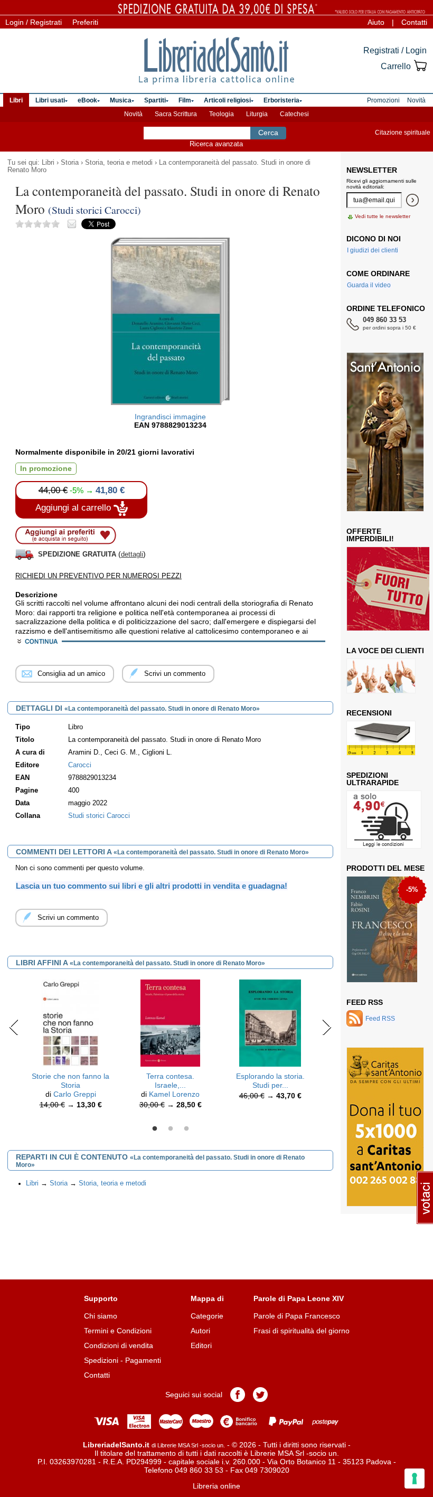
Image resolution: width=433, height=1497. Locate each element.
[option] (70, 1046)
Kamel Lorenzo (174, 1094)
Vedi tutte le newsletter (382, 216)
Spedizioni (101, 1360)
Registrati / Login (395, 50)
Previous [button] (14, 1027)
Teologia (221, 114)
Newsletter (371, 170)
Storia (70, 162)
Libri (48, 162)
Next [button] (326, 1027)
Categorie (207, 1316)
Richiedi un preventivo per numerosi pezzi (98, 576)
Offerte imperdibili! (370, 535)
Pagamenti (143, 1360)
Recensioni (369, 713)
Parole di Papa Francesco (296, 1316)
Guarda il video (369, 285)
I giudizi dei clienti (372, 250)
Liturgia (257, 114)
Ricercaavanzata (216, 143)
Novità (133, 114)
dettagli (132, 554)
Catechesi (294, 114)
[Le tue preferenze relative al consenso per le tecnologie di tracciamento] (414, 1478)
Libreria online (216, 1486)
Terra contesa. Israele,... (170, 1080)
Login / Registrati (33, 22)
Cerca (268, 132)
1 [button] (154, 1129)
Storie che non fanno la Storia (70, 1080)
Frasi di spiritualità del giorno (301, 1330)
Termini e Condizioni (118, 1330)
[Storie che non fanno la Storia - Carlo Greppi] (71, 1023)
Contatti (414, 22)
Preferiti (85, 22)
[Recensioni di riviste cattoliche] (381, 738)
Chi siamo (100, 1316)
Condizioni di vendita (118, 1345)
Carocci (79, 765)
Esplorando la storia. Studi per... (270, 1080)
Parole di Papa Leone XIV (298, 1298)
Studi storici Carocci (99, 816)
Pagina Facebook (237, 1394)
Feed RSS (364, 1002)
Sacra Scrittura (176, 114)
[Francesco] (382, 929)
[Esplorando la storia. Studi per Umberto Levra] (270, 1023)
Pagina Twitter (260, 1394)
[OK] (412, 200)
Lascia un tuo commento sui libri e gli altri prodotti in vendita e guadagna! (151, 885)
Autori (200, 1330)
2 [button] (170, 1129)
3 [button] (186, 1129)
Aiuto (376, 22)
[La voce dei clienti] (381, 676)
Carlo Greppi (74, 1094)
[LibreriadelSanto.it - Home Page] (216, 60)
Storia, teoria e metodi (119, 162)
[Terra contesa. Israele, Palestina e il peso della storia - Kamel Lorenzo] (170, 1023)
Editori (201, 1345)
